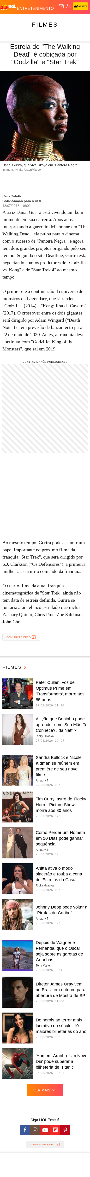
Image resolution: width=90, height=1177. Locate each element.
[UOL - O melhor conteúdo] (8, 7)
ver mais (41, 1090)
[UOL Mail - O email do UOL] (61, 6)
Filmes (45, 24)
